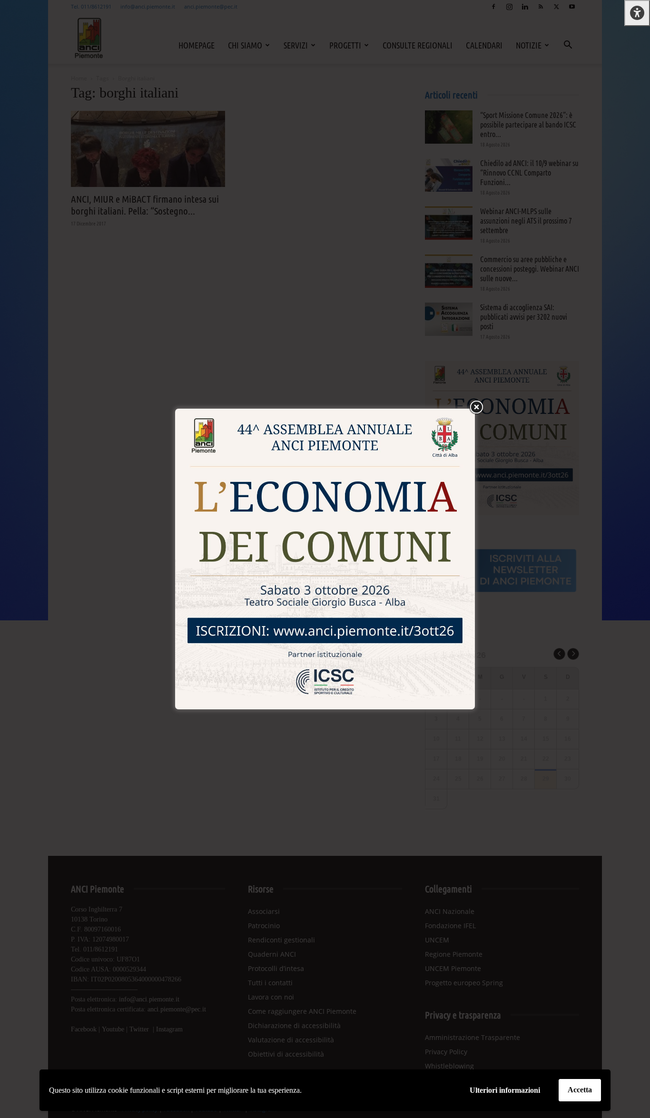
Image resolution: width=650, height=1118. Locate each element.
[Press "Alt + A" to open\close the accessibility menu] (637, 13)
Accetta (580, 1090)
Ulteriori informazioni (505, 1090)
